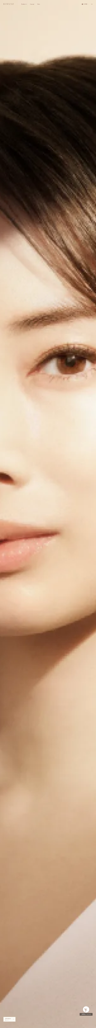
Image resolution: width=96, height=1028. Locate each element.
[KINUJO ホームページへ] (8, 4)
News (38, 4)
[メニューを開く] (92, 4)
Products (23, 4)
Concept (32, 4)
